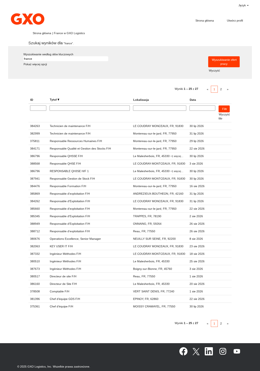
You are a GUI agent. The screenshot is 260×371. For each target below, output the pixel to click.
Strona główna (204, 20)
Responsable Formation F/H (68, 186)
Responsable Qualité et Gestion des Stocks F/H (80, 148)
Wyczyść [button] (214, 70)
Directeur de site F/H (63, 276)
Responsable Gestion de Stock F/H (72, 178)
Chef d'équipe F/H (61, 306)
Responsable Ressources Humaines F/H (76, 141)
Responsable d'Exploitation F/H (70, 201)
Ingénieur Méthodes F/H (65, 253)
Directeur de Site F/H (63, 283)
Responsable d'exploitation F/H (70, 193)
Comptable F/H (59, 291)
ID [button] (31, 99)
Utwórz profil (235, 20)
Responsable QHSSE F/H (66, 156)
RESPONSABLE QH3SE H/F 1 (69, 171)
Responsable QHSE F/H (65, 163)
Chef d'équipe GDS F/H (65, 298)
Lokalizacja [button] (141, 99)
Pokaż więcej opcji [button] (35, 64)
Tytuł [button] (53, 99)
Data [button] (193, 99)
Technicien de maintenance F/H (70, 126)
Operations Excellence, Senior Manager (75, 238)
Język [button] (242, 5)
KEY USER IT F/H (61, 246)
